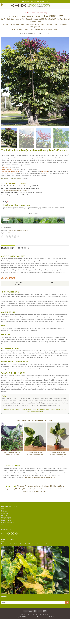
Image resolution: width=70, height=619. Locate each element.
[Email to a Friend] (12, 236)
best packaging (6, 518)
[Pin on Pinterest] (15, 236)
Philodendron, (28, 489)
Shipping (23, 614)
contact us (4, 513)
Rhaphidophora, (50, 489)
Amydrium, (29, 486)
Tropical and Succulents (38, 34)
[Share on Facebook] (2, 236)
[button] (2, 4)
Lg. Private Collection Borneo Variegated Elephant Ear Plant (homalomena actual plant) (35, 454)
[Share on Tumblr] (19, 236)
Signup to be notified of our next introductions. (40, 477)
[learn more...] (35, 570)
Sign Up (5, 202)
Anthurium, (38, 486)
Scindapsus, (61, 489)
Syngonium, (27, 491)
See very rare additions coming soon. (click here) (15, 190)
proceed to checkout (7, 522)
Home (22, 34)
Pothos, (42, 489)
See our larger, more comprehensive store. (35, 16)
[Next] (65, 82)
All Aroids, (21, 486)
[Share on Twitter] (9, 236)
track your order (6, 520)
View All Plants (44, 614)
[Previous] (4, 82)
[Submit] (67, 602)
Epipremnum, (10, 489)
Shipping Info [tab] (22, 248)
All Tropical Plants (11, 230)
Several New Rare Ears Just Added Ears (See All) (35, 420)
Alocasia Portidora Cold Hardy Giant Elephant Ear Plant (11, 453)
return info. (4, 515)
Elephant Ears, (58, 486)
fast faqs (4, 511)
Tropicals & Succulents (9, 233)
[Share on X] (6, 236)
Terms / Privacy (33, 614)
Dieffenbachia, (47, 486)
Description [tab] (8, 248)
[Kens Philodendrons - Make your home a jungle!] (35, 5)
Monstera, (19, 489)
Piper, (36, 489)
